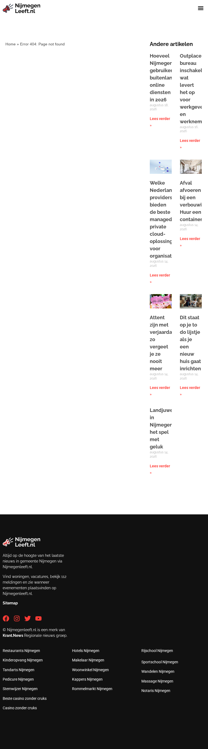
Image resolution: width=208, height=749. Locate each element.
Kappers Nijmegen (87, 679)
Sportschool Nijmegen (159, 662)
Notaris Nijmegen (155, 690)
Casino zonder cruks (20, 708)
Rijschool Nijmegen (157, 650)
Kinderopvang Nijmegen (23, 660)
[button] (200, 8)
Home (10, 44)
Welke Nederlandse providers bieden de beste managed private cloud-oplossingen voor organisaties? (165, 219)
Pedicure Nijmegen (18, 679)
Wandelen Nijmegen (157, 671)
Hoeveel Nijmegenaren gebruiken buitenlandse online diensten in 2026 (166, 77)
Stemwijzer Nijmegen (20, 689)
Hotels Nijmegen (85, 650)
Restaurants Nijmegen (21, 650)
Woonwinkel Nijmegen (90, 670)
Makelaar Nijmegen (88, 660)
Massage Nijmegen (157, 681)
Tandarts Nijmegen (18, 670)
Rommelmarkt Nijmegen (92, 689)
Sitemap (10, 603)
